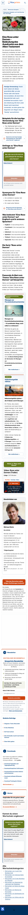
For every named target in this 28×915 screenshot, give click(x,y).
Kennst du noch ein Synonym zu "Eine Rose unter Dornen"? (14, 208)
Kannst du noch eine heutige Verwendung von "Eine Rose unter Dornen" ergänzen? (14, 138)
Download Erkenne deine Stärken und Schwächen (13, 772)
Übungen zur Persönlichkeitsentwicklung (15, 301)
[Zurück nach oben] (25, 912)
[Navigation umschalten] (3, 3)
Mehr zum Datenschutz (15, 711)
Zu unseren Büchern (9, 807)
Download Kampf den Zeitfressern (13, 768)
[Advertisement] (14, 630)
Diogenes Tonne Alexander (12, 723)
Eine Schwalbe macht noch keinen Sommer (14, 736)
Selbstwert (8, 376)
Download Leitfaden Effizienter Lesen (13, 777)
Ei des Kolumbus (9, 727)
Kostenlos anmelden (14, 698)
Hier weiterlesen (15, 370)
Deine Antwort (8, 163)
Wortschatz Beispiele (13, 9)
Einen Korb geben (9, 741)
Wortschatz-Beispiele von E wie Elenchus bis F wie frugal (13, 13)
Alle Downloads (7, 784)
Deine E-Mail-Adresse (9, 690)
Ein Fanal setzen (9, 731)
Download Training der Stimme (12, 781)
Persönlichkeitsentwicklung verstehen (12, 297)
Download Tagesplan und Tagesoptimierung (11, 764)
